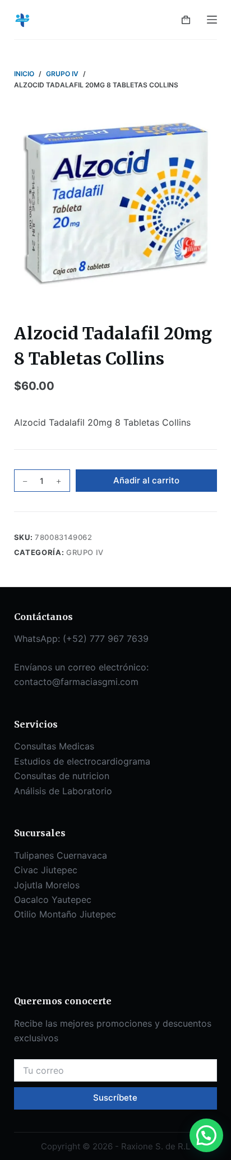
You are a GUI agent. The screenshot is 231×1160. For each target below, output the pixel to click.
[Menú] (212, 20)
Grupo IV (85, 552)
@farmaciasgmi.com (95, 681)
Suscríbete (115, 1097)
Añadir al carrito (146, 480)
